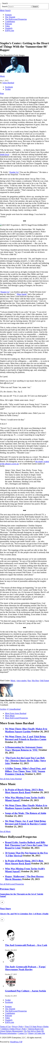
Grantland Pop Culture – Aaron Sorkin (25, 991)
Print (2, 93)
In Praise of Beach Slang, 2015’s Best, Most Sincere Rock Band (24, 791)
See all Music (5, 831)
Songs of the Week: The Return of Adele (25, 813)
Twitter (8, 89)
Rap (29, 681)
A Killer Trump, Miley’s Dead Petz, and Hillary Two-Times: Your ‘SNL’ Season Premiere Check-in (25, 771)
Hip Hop (35, 681)
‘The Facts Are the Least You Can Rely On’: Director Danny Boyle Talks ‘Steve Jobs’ (25, 761)
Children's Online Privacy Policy (14, 1029)
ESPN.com (9, 30)
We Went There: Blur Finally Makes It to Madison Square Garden (26, 730)
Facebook (9, 87)
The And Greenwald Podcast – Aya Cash (26, 945)
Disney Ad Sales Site (36, 1033)
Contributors (10, 21)
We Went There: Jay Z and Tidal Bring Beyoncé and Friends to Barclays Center (25, 738)
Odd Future (44, 681)
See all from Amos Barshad (11, 779)
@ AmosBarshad (13, 709)
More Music (10, 716)
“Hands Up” (5, 292)
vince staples (21, 681)
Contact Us (22, 1033)
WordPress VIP (16, 1042)
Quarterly (9, 28)
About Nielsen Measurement (11, 1031)
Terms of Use (5, 1026)
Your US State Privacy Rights (36, 1026)
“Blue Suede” (21, 294)
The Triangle (10, 17)
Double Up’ (14, 172)
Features (8, 15)
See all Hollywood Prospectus (12, 884)
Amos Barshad (8, 83)
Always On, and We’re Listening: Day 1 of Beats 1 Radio (24, 914)
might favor (4, 154)
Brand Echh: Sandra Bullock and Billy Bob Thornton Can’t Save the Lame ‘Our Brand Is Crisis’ (26, 845)
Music (2, 76)
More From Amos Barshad (15, 713)
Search (4, 6)
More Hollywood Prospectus (16, 718)
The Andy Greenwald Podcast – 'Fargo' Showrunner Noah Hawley (25, 968)
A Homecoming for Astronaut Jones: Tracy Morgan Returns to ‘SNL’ (24, 748)
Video (7, 26)
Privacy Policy (18, 1026)
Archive (3, 709)
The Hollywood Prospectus (16, 19)
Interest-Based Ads (35, 1029)
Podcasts (8, 24)
